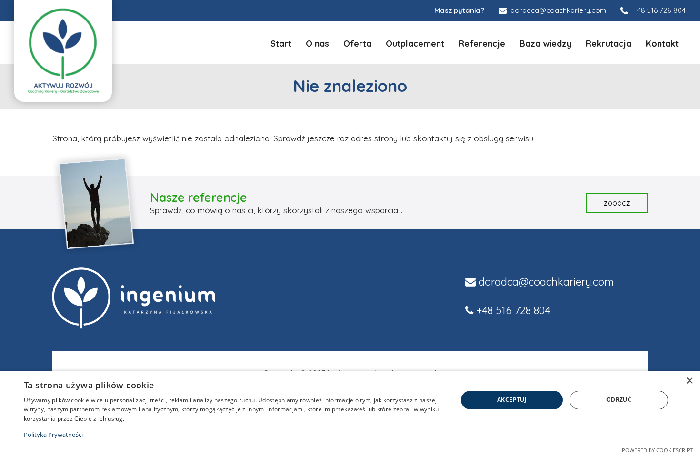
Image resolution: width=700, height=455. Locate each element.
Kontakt (662, 43)
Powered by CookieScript (657, 450)
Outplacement (415, 43)
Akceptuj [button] (512, 400)
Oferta (357, 43)
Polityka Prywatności (53, 434)
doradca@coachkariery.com (546, 281)
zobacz (617, 203)
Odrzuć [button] (618, 400)
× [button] (689, 381)
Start (280, 43)
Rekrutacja (608, 43)
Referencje (482, 43)
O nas (317, 43)
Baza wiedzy (545, 43)
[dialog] (350, 413)
